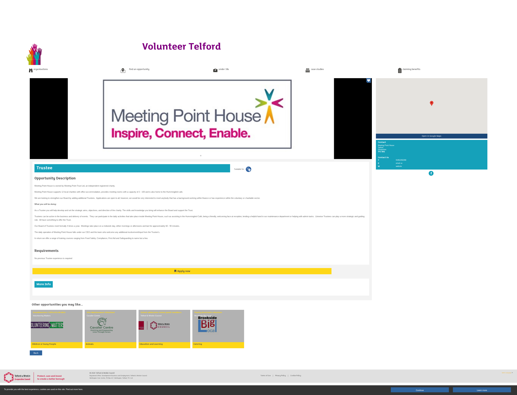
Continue (420, 390)
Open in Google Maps (431, 136)
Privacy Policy (280, 376)
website (399, 166)
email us (399, 163)
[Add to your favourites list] (368, 80)
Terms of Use (266, 376)
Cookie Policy (295, 376)
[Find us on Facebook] (431, 173)
